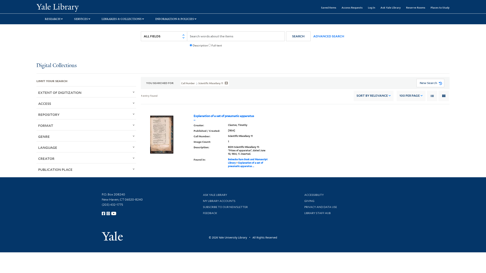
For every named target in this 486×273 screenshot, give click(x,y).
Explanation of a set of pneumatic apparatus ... (224, 117)
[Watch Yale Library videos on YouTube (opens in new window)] (113, 213)
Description (200, 45)
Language (47, 147)
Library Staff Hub (317, 213)
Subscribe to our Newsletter (225, 207)
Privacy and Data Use (320, 207)
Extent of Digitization (59, 92)
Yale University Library (67, 7)
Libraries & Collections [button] (122, 19)
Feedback (210, 213)
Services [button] (81, 19)
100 (409, 95)
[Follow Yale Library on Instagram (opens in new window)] (108, 213)
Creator (46, 158)
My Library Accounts (219, 200)
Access (44, 103)
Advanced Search (328, 36)
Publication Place (55, 169)
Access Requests (352, 7)
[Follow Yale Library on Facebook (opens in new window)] (103, 213)
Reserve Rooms (415, 7)
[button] (298, 36)
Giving (309, 200)
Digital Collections (56, 66)
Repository (49, 114)
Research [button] (52, 19)
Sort (372, 95)
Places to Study (440, 7)
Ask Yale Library (390, 7)
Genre (44, 136)
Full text (216, 45)
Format (45, 125)
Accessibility (314, 194)
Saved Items (328, 7)
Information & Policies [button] (174, 19)
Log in (371, 7)
